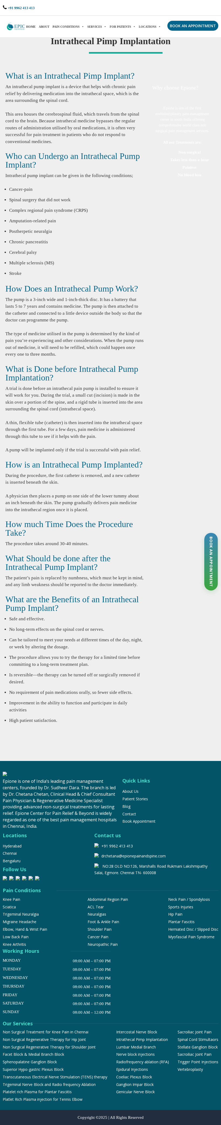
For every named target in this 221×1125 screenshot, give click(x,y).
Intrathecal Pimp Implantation (142, 1039)
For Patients (120, 26)
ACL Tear (96, 906)
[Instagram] (11, 879)
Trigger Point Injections (198, 1061)
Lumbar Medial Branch (136, 1047)
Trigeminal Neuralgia (21, 914)
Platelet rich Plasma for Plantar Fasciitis (37, 1091)
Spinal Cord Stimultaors (198, 1039)
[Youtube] (37, 879)
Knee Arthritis (14, 944)
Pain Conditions (66, 26)
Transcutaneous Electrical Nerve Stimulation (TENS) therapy (55, 1076)
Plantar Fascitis (181, 921)
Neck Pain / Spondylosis (189, 899)
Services (94, 26)
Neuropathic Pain (103, 944)
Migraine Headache (19, 921)
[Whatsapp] (18, 879)
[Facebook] (5, 879)
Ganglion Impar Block (135, 1084)
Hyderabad (12, 846)
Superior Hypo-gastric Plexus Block (33, 1069)
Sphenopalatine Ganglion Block (30, 1061)
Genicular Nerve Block (135, 1091)
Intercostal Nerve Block (136, 1031)
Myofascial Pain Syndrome (191, 936)
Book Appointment (139, 821)
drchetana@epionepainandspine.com (133, 856)
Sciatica (9, 906)
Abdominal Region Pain (108, 899)
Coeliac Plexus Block (134, 1076)
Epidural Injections (132, 1069)
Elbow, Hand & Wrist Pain (25, 929)
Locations (147, 26)
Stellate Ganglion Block (198, 1047)
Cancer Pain (98, 936)
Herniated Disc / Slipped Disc (193, 929)
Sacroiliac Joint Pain (195, 1031)
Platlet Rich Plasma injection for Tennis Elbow (42, 1099)
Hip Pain (175, 914)
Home (31, 26)
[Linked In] (24, 879)
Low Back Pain (16, 936)
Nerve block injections (135, 1054)
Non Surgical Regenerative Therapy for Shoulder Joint (49, 1047)
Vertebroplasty (190, 1069)
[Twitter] (31, 879)
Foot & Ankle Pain (103, 921)
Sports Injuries (180, 906)
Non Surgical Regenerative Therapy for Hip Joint (44, 1039)
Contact (129, 813)
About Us (130, 791)
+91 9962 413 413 (21, 8)
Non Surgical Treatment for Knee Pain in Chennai (45, 1031)
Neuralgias (97, 914)
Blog (126, 806)
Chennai (10, 853)
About (44, 26)
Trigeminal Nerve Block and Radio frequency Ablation (49, 1084)
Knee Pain (11, 899)
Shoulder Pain (100, 929)
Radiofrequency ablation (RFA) (142, 1061)
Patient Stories (135, 798)
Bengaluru (11, 860)
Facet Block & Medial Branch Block (33, 1054)
